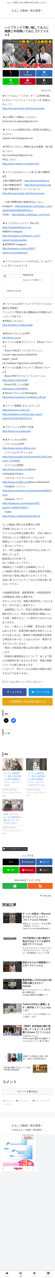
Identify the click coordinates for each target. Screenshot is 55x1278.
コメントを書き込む (27, 1091)
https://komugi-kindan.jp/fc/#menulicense (23, 108)
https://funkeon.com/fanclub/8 (17, 325)
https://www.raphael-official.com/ (19, 448)
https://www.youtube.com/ (15, 469)
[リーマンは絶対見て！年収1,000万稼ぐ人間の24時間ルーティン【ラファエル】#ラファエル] (36, 764)
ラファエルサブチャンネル (16, 849)
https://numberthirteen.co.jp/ (16, 227)
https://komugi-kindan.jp (36, 180)
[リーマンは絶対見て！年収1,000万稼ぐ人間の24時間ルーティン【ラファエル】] (12, 764)
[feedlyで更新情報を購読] (14, 886)
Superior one (28, 275)
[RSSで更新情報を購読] (40, 886)
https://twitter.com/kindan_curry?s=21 (31, 214)
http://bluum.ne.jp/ (11, 337)
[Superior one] (12, 279)
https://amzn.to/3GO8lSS (15, 389)
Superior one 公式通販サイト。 (33, 280)
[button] (44, 81)
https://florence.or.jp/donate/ (16, 431)
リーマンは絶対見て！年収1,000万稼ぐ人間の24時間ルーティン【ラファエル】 (12, 779)
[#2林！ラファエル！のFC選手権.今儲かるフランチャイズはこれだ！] (12, 805)
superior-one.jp (14, 290)
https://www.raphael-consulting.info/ (20, 163)
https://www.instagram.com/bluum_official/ (24, 397)
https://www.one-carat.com (16, 410)
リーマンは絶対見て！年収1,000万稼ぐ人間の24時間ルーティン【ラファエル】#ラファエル (36, 779)
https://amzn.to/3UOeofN (15, 380)
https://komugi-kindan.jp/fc (37, 185)
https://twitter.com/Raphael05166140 (21, 516)
